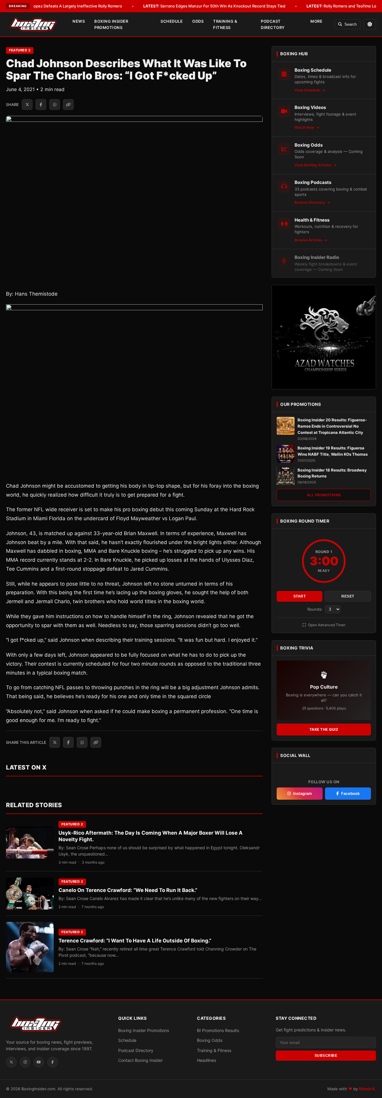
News (79, 21)
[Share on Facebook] (41, 104)
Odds (198, 21)
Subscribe (326, 1056)
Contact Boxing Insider (140, 1060)
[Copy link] (68, 104)
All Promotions (324, 495)
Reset (347, 596)
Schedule (172, 21)
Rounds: (315, 609)
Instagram (302, 793)
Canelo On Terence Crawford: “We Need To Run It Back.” (127, 890)
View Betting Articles (313, 165)
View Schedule (308, 90)
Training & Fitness (225, 24)
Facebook (350, 793)
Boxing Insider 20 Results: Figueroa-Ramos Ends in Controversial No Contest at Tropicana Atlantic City (332, 426)
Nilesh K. (367, 1088)
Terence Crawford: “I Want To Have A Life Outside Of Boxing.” (134, 941)
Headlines (206, 1060)
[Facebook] (52, 1062)
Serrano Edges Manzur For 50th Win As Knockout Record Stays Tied (214, 6)
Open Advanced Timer (326, 625)
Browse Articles (309, 240)
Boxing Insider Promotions (111, 24)
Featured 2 (19, 50)
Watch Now (305, 127)
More (316, 21)
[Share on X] (27, 104)
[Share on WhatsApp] (54, 104)
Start (299, 596)
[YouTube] (38, 1062)
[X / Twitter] (11, 1062)
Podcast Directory (273, 24)
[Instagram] (25, 1062)
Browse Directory (310, 202)
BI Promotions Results (218, 1030)
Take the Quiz (323, 729)
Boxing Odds (209, 1040)
